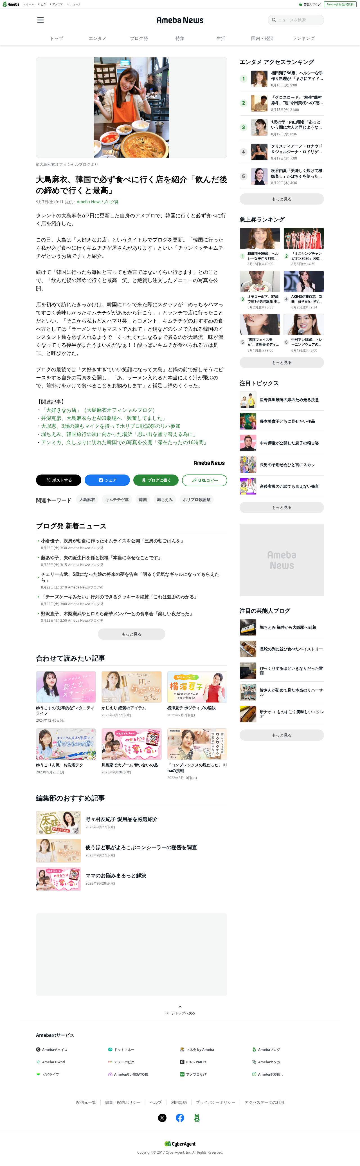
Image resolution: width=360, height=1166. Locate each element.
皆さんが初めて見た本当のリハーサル (291, 692)
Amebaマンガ (269, 1062)
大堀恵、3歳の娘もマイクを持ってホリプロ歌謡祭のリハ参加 (111, 425)
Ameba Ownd (53, 1062)
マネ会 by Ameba (200, 1049)
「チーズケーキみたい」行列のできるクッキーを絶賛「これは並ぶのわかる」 (120, 597)
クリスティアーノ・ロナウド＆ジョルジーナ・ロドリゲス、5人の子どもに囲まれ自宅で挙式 (296, 154)
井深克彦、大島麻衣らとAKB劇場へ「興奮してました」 (104, 418)
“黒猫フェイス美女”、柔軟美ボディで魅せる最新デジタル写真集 (263, 346)
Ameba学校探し (271, 1074)
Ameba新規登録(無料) (340, 4)
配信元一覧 (86, 1102)
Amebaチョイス (55, 1049)
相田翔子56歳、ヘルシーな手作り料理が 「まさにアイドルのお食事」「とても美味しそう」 (297, 81)
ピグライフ (50, 1074)
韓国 (143, 499)
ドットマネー (124, 1049)
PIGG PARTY (196, 1062)
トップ (56, 38)
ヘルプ (156, 1102)
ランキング (303, 38)
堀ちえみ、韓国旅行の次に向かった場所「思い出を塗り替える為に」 (119, 434)
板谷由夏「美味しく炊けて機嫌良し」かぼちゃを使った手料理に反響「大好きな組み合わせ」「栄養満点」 (296, 179)
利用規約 (179, 1102)
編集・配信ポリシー (123, 1102)
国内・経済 (262, 38)
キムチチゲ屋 (117, 499)
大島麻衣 (87, 499)
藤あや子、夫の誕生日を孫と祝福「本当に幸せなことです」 (102, 558)
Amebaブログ (269, 1049)
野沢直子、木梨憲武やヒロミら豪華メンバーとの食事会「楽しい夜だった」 (117, 614)
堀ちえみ (165, 499)
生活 (221, 38)
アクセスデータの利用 (264, 1102)
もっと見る (131, 634)
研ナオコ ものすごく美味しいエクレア (292, 714)
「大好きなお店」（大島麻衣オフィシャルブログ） (99, 409)
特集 (180, 38)
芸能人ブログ (312, 4)
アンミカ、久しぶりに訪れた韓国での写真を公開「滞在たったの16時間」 (125, 442)
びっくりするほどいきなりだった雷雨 (291, 670)
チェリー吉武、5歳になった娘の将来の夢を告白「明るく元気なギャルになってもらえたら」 (130, 577)
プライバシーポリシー (215, 1102)
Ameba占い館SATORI (131, 1074)
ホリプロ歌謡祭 (196, 499)
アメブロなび (196, 1074)
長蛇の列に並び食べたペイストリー (291, 649)
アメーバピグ (124, 1062)
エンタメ (98, 38)
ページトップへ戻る (180, 1013)
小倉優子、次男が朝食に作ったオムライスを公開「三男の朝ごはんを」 (113, 541)
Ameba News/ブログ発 (98, 201)
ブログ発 (139, 38)
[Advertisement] (86, 954)
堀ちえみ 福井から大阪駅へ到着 (288, 627)
